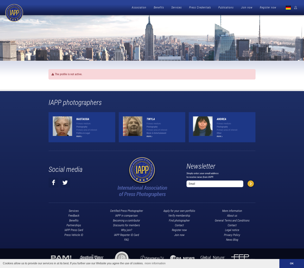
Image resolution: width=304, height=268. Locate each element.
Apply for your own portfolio (179, 211)
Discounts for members (126, 225)
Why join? (126, 230)
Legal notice (232, 230)
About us (232, 215)
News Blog (232, 239)
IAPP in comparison (126, 215)
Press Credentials (200, 7)
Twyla (151, 119)
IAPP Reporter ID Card (126, 235)
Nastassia (82, 119)
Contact (179, 225)
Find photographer (179, 220)
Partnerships (73, 225)
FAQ (126, 239)
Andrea (221, 119)
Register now (268, 7)
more (78, 136)
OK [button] (292, 263)
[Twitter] (65, 183)
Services (176, 7)
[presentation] (258, 129)
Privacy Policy (232, 235)
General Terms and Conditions (232, 220)
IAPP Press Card (74, 230)
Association (139, 7)
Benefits (159, 7)
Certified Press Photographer (126, 211)
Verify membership (179, 215)
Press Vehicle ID (73, 235)
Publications (226, 7)
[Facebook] (53, 183)
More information (232, 211)
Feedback (73, 215)
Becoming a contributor (126, 220)
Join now (246, 7)
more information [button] (155, 263)
